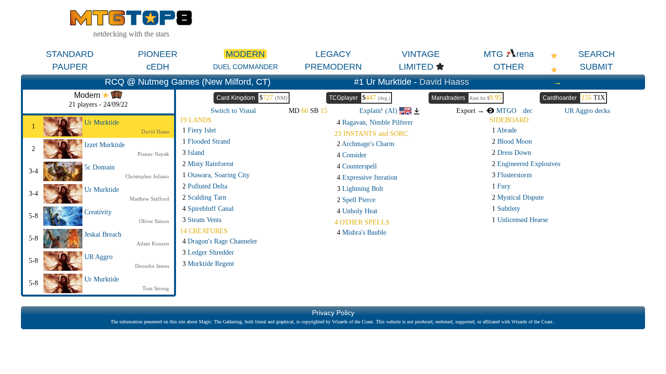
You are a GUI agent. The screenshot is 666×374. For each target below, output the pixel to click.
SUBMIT (596, 67)
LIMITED (416, 67)
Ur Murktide (101, 122)
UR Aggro (98, 257)
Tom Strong (155, 288)
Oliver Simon (154, 221)
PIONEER (157, 54)
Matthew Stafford (149, 199)
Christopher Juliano (147, 176)
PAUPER (70, 67)
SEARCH (596, 54)
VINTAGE (421, 54)
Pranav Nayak (153, 154)
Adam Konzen (153, 243)
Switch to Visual (233, 110)
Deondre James (152, 266)
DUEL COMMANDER (245, 67)
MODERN (245, 54)
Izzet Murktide (104, 145)
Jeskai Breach (102, 234)
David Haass (444, 82)
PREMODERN (333, 67)
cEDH (157, 67)
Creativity (98, 212)
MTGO (505, 110)
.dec (526, 110)
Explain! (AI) (379, 110)
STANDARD (70, 54)
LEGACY (333, 54)
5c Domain (99, 167)
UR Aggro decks (587, 110)
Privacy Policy (333, 313)
